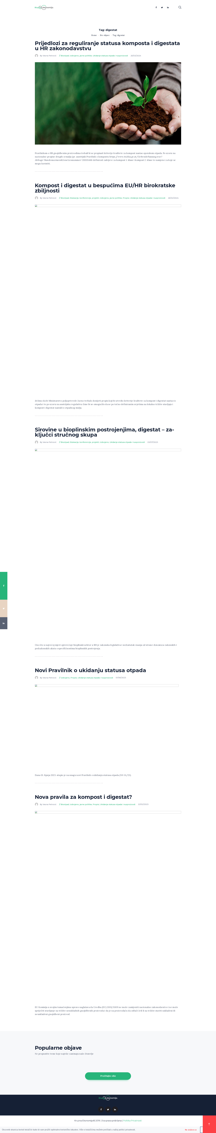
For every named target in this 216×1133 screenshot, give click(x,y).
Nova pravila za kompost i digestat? (83, 797)
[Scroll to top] (209, 1124)
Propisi (126, 198)
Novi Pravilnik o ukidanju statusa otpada (90, 670)
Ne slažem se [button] (191, 1130)
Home (94, 35)
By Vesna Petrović (48, 56)
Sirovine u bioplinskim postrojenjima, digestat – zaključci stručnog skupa (104, 432)
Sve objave (105, 35)
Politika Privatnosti (132, 1120)
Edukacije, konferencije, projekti (84, 198)
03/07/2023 (153, 442)
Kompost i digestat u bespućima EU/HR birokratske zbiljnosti (105, 188)
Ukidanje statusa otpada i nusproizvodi (110, 56)
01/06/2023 (121, 678)
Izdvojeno (74, 56)
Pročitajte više (108, 1076)
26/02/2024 (173, 198)
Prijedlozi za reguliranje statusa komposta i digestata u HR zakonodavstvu (107, 46)
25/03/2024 (136, 56)
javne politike (86, 56)
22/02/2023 (143, 804)
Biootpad (65, 56)
